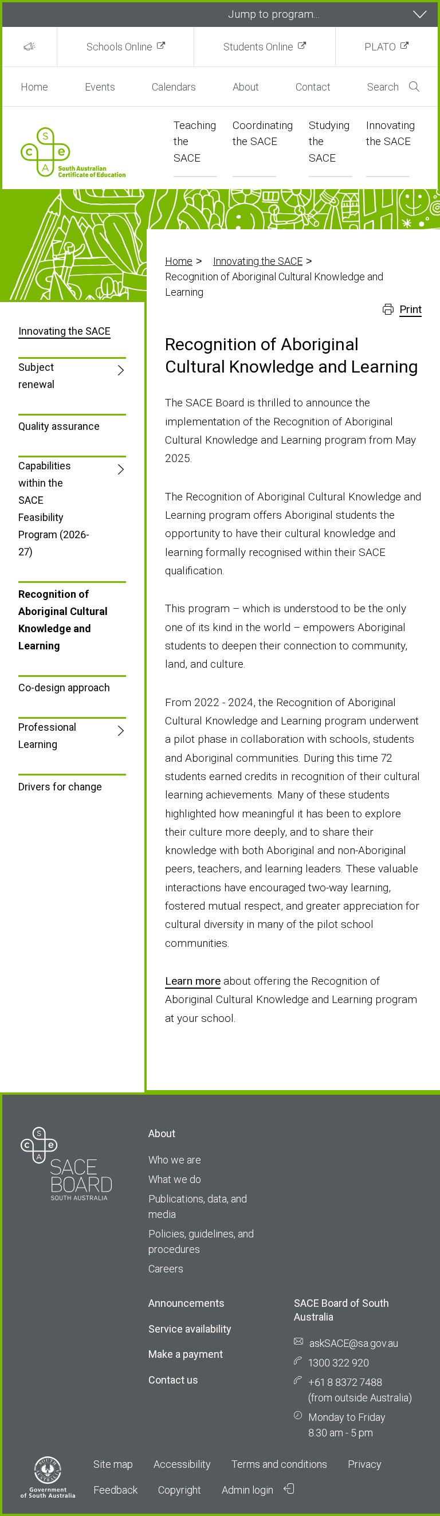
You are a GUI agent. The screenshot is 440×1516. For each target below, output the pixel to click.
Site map (113, 1464)
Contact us (173, 1380)
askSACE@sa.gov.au (353, 1343)
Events (100, 87)
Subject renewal (36, 375)
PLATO (380, 47)
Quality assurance (59, 426)
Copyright (179, 1490)
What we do (174, 1179)
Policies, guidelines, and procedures (201, 1241)
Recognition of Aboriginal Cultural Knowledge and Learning (63, 620)
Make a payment (185, 1354)
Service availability (189, 1329)
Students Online (258, 47)
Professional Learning (47, 735)
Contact (313, 87)
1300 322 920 (338, 1363)
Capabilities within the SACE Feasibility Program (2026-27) (53, 509)
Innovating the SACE (257, 261)
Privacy (365, 1464)
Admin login (249, 1490)
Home (34, 87)
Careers (165, 1269)
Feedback (115, 1490)
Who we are (174, 1160)
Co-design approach (64, 687)
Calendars (174, 87)
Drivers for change (60, 787)
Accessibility (182, 1464)
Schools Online (119, 47)
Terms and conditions (279, 1464)
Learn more (193, 981)
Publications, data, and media (197, 1206)
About (246, 87)
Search (383, 87)
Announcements (186, 1303)
